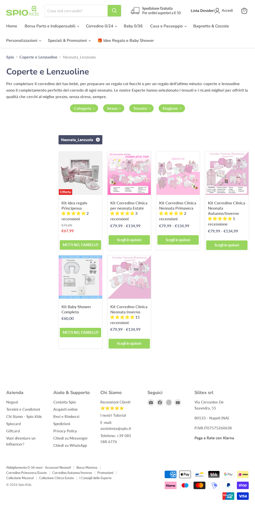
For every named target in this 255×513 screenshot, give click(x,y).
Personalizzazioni (22, 40)
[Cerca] (114, 10)
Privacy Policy (65, 431)
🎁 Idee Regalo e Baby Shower (125, 40)
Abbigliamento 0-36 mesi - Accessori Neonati (38, 467)
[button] (84, 108)
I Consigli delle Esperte (95, 478)
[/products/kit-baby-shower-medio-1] (80, 277)
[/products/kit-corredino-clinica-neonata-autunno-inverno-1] (227, 173)
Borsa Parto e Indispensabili (50, 26)
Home (11, 26)
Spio (10, 57)
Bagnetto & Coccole (211, 26)
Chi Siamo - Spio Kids (24, 416)
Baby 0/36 (133, 26)
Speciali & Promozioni (68, 40)
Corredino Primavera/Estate (26, 473)
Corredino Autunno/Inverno (72, 473)
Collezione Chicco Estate (56, 478)
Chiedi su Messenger (70, 438)
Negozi (12, 402)
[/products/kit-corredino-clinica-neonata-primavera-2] (178, 173)
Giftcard (13, 431)
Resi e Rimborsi (66, 416)
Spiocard (13, 423)
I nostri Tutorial (113, 415)
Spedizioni (61, 423)
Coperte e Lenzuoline (38, 57)
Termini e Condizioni (23, 409)
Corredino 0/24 (100, 26)
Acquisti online (65, 409)
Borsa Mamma (86, 467)
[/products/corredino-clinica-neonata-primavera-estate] (129, 173)
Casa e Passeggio (167, 26)
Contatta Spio (64, 402)
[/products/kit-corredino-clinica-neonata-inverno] (129, 277)
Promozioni (105, 473)
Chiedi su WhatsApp (70, 445)
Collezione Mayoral (20, 478)
